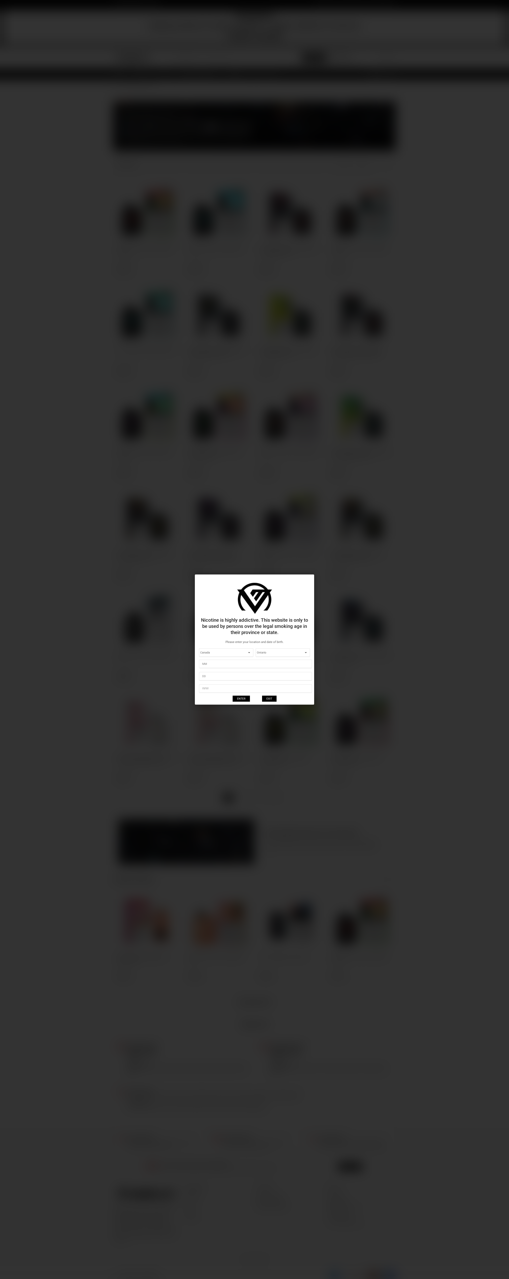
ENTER (241, 698)
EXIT (269, 698)
